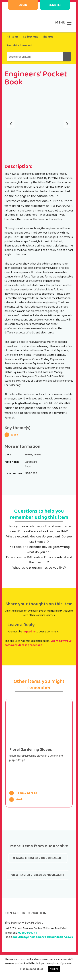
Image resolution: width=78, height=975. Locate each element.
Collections (30, 36)
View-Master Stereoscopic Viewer (36, 875)
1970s (28, 454)
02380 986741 (27, 932)
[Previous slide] (11, 124)
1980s (37, 454)
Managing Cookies (31, 969)
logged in (29, 631)
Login (23, 5)
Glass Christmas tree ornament (39, 858)
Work (14, 434)
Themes (47, 36)
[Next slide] (67, 124)
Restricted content (20, 45)
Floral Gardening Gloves (30, 749)
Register (55, 5)
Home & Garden (26, 793)
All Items (13, 36)
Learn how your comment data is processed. (38, 643)
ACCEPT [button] (54, 969)
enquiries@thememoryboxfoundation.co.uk (42, 937)
